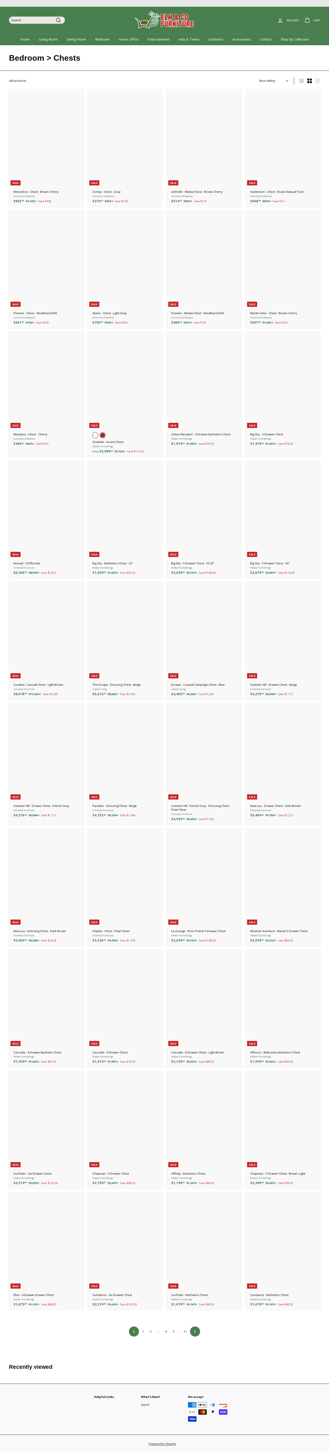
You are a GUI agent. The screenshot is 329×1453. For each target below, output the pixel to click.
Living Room (48, 39)
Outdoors (215, 39)
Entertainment (158, 39)
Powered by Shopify (162, 1444)
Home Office (129, 39)
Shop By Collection (295, 39)
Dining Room (76, 39)
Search (145, 1405)
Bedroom (102, 39)
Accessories (241, 39)
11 (185, 1331)
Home (25, 39)
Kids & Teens (189, 39)
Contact (266, 39)
